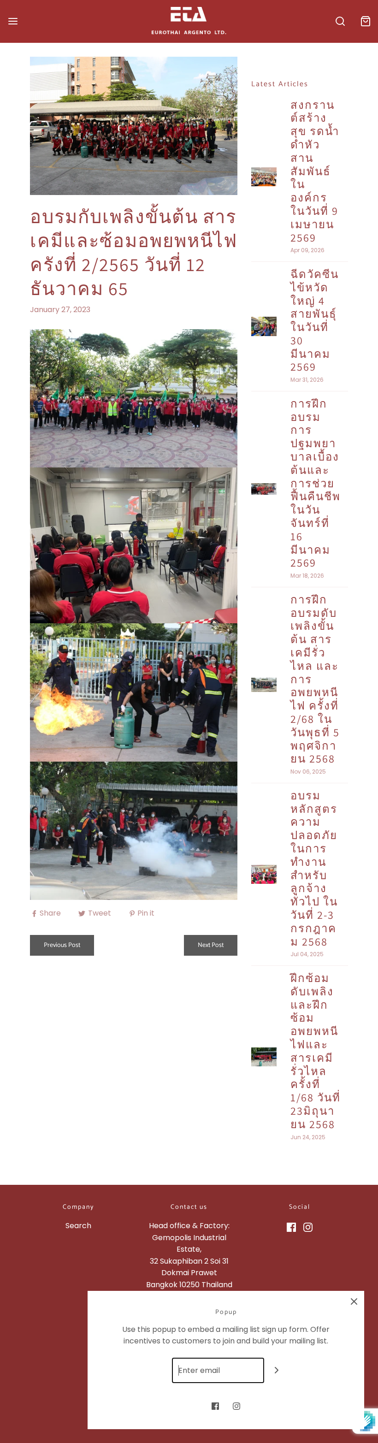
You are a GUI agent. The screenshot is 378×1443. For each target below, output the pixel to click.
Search (78, 1225)
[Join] (276, 1370)
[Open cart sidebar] (365, 21)
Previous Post (62, 945)
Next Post (211, 945)
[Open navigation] (12, 21)
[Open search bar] (340, 21)
